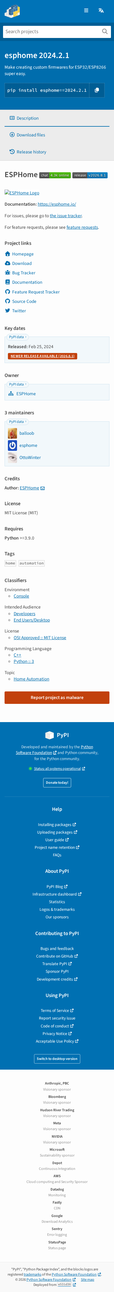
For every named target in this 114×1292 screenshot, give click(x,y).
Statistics (57, 902)
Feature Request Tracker (36, 292)
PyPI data (16, 337)
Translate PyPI (54, 964)
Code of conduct (55, 1026)
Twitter (19, 310)
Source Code (24, 301)
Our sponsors (57, 917)
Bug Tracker (23, 272)
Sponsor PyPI (57, 971)
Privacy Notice (55, 1034)
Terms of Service (55, 1010)
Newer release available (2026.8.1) (42, 356)
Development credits (55, 979)
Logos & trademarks (57, 909)
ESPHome (26, 393)
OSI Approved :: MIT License (40, 637)
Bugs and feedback (57, 948)
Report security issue (57, 1018)
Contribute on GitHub (54, 956)
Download (22, 263)
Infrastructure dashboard (55, 894)
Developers (24, 613)
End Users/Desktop (32, 620)
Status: (57, 768)
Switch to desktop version (57, 1058)
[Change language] (101, 11)
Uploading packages (55, 832)
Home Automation (31, 679)
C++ (17, 655)
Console (21, 596)
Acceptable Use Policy (55, 1041)
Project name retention (55, 847)
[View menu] (86, 11)
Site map (87, 1279)
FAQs (57, 855)
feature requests (82, 227)
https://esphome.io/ (57, 204)
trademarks (32, 1274)
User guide (54, 840)
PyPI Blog (55, 886)
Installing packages (54, 825)
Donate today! (57, 782)
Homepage (23, 254)
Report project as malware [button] (57, 697)
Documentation (27, 282)
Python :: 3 (24, 661)
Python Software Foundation (54, 750)
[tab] (57, 118)
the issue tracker (65, 215)
